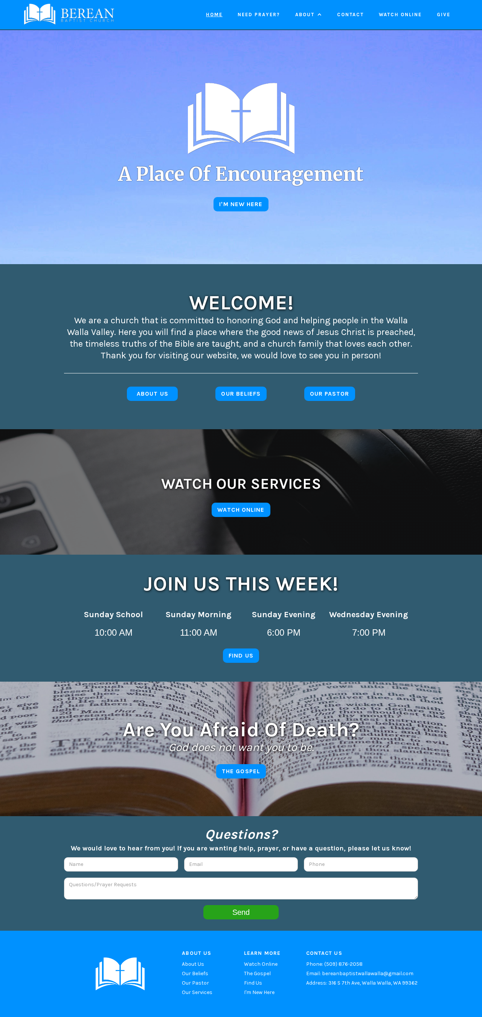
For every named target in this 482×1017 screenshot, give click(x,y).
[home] (69, 14)
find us (241, 655)
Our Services (197, 992)
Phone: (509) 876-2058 (334, 964)
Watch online (400, 14)
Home (214, 14)
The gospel (241, 771)
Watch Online (261, 964)
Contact (350, 14)
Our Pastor (195, 983)
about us (152, 393)
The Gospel (257, 973)
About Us (193, 964)
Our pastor (329, 393)
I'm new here (240, 204)
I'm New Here (259, 992)
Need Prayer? (259, 14)
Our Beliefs (241, 393)
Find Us (253, 983)
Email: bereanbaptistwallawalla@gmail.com (359, 973)
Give (443, 14)
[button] (308, 15)
